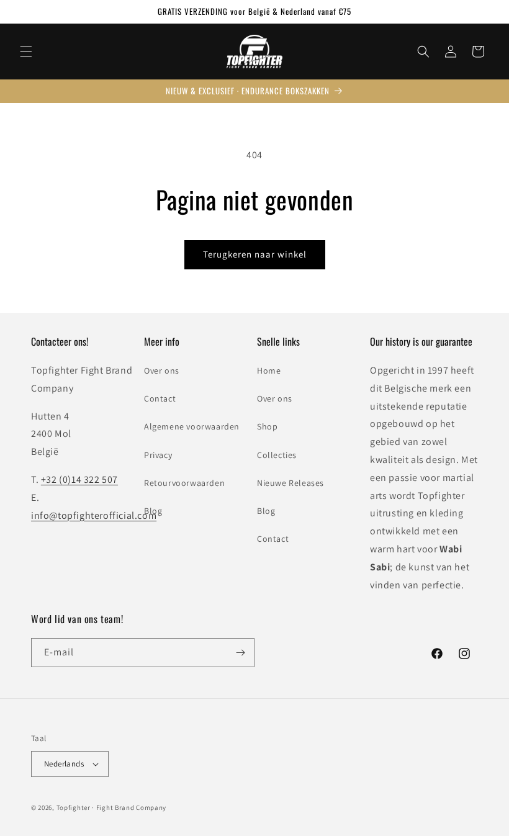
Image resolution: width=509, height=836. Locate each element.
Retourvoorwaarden (184, 482)
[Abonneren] (240, 652)
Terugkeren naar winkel (255, 254)
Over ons (161, 370)
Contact (160, 398)
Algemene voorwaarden (192, 426)
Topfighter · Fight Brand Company (111, 807)
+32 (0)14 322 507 (79, 479)
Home (269, 370)
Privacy (158, 455)
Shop (267, 426)
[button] (26, 51)
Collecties (277, 455)
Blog (153, 510)
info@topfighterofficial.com (93, 515)
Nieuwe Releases (290, 482)
